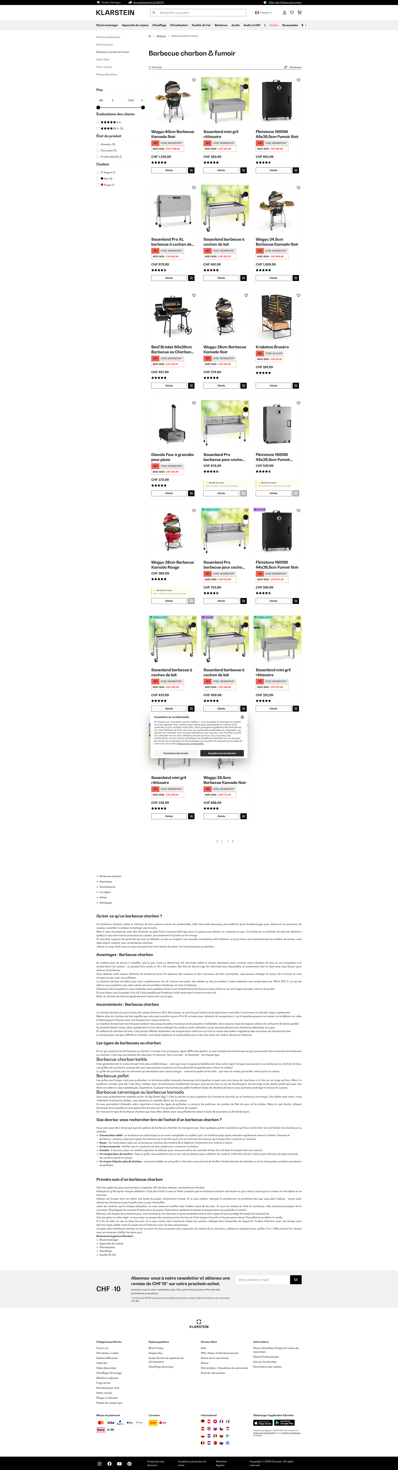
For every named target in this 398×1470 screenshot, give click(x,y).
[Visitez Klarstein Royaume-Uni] (209, 1428)
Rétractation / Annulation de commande (224, 1368)
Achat (103, 897)
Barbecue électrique (108, 37)
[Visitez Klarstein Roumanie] (215, 1436)
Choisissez (295, 67)
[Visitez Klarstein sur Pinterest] (129, 1463)
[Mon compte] (284, 12)
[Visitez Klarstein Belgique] (203, 1443)
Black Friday (156, 1348)
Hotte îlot (101, 1363)
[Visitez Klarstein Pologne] (203, 1436)
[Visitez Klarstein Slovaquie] (215, 1428)
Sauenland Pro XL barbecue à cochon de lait (171, 242)
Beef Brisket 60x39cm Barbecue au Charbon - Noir (172, 349)
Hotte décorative (106, 1368)
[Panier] (299, 12)
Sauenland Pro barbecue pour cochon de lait (224, 457)
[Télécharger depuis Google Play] (284, 1423)
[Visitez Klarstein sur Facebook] (109, 1463)
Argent (109, 172)
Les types (105, 892)
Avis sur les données (265, 1361)
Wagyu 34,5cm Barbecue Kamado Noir (277, 242)
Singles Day (155, 1353)
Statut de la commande (215, 1358)
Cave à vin (102, 1348)
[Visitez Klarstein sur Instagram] (99, 1463)
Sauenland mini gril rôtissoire (221, 134)
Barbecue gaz (104, 44)
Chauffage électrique (161, 1366)
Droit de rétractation (213, 1372)
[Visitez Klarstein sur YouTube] (119, 1463)
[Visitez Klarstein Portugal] (215, 1443)
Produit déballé (111, 156)
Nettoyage (106, 902)
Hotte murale (104, 1392)
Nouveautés (290, 25)
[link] (173, 101)
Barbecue (161, 36)
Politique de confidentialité (264, 1433)
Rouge (108, 184)
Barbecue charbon (110, 876)
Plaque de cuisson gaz (109, 1402)
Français (264, 12)
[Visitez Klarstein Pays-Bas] (209, 1443)
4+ (119, 128)
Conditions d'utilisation (291, 1433)
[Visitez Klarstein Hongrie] (227, 1428)
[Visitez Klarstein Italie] (227, 1421)
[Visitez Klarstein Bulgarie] (221, 1436)
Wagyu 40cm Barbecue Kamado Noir (172, 134)
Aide (203, 1348)
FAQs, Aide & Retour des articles (285, 2)
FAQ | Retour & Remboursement (219, 1353)
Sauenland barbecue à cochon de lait (224, 242)
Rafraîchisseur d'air (107, 1387)
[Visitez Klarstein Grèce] (227, 1443)
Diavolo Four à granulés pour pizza (172, 457)
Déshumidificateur (107, 1358)
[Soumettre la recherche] (154, 12)
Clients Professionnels (266, 1356)
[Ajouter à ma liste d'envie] (194, 80)
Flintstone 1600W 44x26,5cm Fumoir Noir (277, 134)
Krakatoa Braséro (272, 347)
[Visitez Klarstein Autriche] (209, 1421)
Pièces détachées (106, 74)
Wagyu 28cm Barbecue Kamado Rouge (172, 565)
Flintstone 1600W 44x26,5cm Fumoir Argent (273, 457)
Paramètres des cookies (267, 1366)
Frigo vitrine (103, 1382)
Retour (205, 1363)
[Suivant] (305, 25)
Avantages (106, 881)
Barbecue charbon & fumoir (112, 52)
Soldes (273, 25)
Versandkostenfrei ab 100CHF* (148, 2)
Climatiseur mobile (107, 1353)
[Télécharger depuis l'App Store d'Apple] (263, 1423)
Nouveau (108, 144)
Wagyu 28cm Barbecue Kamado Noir (225, 349)
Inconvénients (107, 886)
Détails (169, 170)
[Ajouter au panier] (191, 170)
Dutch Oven (103, 59)
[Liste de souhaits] (292, 12)
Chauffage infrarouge (109, 1372)
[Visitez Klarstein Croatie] (209, 1436)
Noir (107, 178)
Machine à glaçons (107, 1377)
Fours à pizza (104, 66)
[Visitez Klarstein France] (221, 1421)
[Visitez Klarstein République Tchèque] (221, 1428)
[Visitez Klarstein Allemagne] (203, 1421)
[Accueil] (153, 36)
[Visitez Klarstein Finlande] (227, 1436)
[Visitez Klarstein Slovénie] (221, 1443)
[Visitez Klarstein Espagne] (203, 1428)
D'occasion (109, 150)
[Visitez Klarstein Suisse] (215, 1421)
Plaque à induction (107, 1397)
